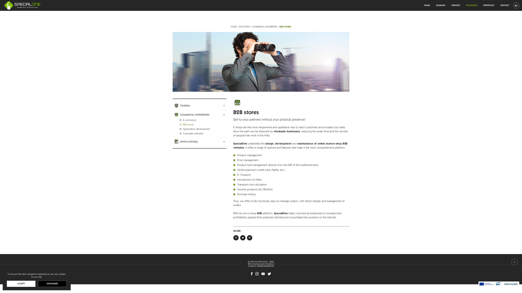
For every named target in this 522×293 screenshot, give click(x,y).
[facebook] (252, 274)
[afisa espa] (498, 283)
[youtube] (263, 274)
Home (234, 27)
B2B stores (285, 27)
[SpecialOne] (22, 5)
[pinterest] (249, 238)
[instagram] (257, 274)
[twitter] (243, 238)
